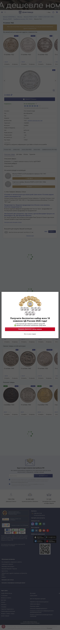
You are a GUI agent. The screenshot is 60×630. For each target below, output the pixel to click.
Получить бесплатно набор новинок (30, 329)
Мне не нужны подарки (30, 334)
